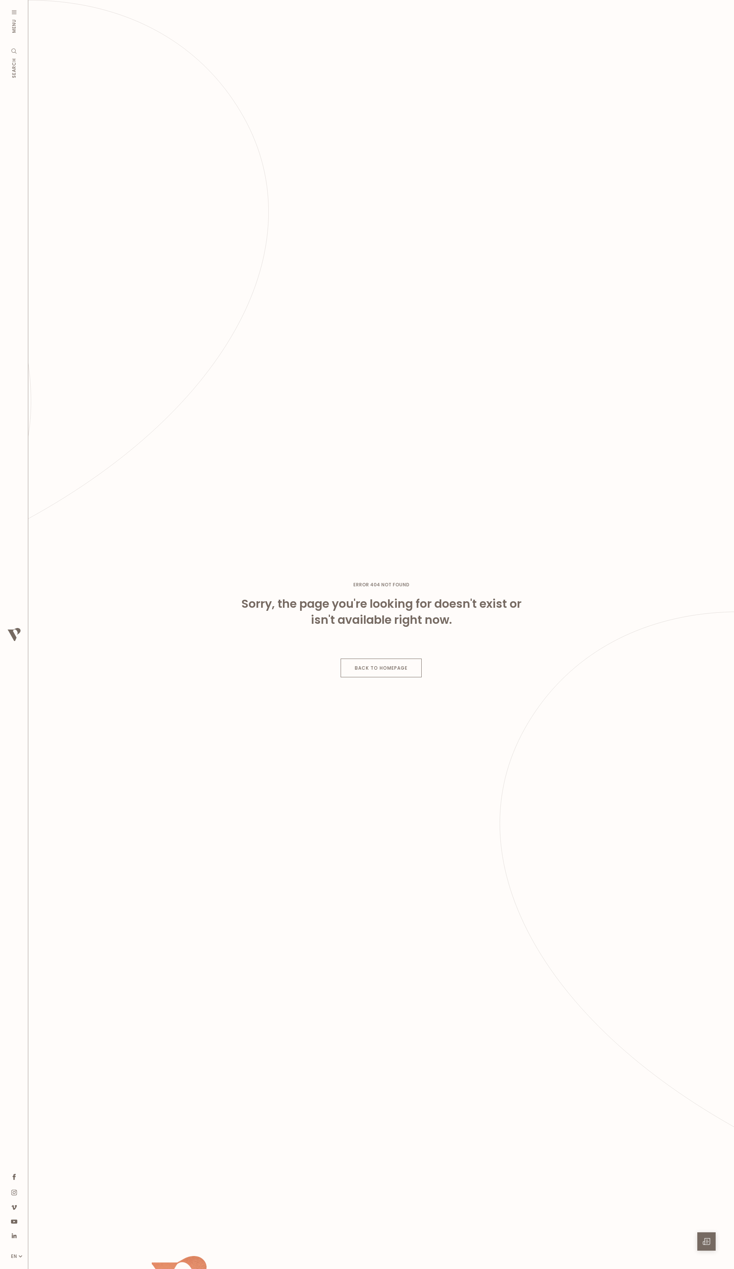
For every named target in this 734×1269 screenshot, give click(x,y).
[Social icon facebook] (14, 1177)
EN (14, 1256)
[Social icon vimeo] (14, 1207)
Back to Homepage (381, 668)
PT (14, 1243)
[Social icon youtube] (14, 1221)
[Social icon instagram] (14, 1192)
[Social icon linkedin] (14, 1235)
